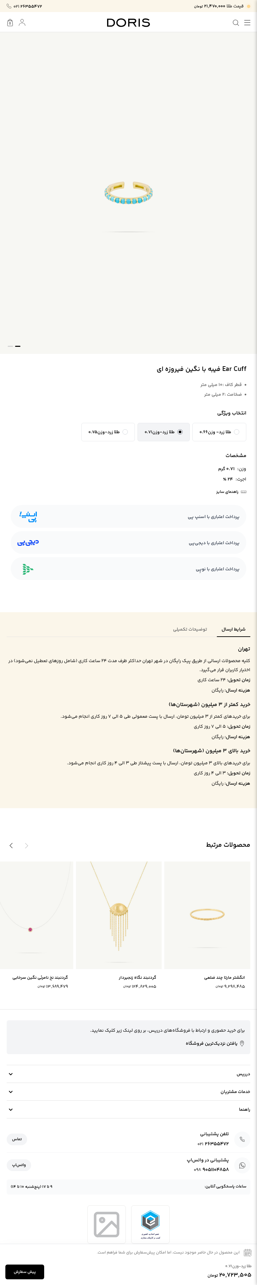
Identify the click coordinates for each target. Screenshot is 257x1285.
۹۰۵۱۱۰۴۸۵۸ (211, 1170)
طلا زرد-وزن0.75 (104, 432)
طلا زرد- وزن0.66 (215, 432)
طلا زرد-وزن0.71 (160, 432)
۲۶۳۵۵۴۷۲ (27, 6)
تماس (17, 1139)
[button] (219, 432)
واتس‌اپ (19, 1165)
